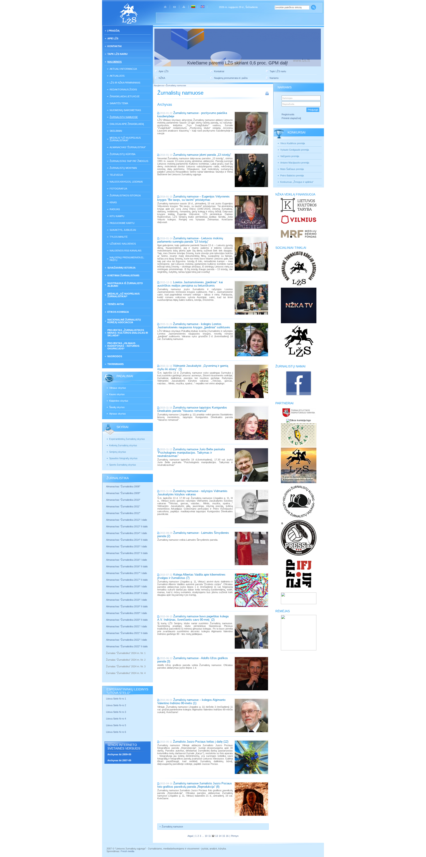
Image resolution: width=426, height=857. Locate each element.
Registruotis (288, 114)
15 (223, 836)
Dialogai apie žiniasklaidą (127, 124)
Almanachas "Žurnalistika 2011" (123, 506)
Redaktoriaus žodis (123, 89)
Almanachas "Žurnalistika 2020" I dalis (127, 613)
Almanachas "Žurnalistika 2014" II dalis (127, 539)
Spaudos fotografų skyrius (123, 458)
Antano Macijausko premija (294, 162)
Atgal (190, 836)
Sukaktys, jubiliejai (123, 230)
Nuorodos (114, 356)
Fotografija (118, 188)
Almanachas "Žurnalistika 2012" (123, 513)
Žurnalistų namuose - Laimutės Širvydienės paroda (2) (193, 534)
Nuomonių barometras (125, 110)
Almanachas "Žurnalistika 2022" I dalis (126, 639)
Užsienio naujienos (123, 243)
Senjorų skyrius (117, 451)
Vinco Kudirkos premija (292, 143)
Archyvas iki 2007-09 (119, 760)
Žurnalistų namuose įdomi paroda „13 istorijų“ (202, 154)
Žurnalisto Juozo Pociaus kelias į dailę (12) (200, 741)
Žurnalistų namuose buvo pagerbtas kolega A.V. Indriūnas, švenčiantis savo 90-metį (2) (193, 618)
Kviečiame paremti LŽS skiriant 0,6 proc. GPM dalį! (237, 62)
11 (209, 836)
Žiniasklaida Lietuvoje (125, 96)
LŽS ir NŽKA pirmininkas (125, 82)
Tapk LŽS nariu (117, 54)
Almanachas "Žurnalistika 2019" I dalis (127, 599)
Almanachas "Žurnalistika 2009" (123, 493)
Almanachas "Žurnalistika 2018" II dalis (127, 593)
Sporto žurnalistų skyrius (122, 464)
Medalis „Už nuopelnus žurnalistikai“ (123, 295)
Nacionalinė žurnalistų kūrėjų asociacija (124, 321)
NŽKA (162, 78)
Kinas (113, 202)
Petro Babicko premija (292, 175)
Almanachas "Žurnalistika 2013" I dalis (126, 519)
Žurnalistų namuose (124, 117)
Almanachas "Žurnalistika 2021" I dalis (126, 626)
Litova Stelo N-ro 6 (116, 732)
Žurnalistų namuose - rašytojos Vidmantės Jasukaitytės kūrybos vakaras (192, 492)
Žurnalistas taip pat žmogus (129, 161)
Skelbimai (116, 131)
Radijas (115, 209)
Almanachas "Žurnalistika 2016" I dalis (126, 559)
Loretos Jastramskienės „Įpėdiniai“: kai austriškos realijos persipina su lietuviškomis (190, 284)
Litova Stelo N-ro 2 (116, 705)
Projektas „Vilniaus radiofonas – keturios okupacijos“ (123, 346)
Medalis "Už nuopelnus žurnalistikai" (125, 139)
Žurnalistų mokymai (123, 168)
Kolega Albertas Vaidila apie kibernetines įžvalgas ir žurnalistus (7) (191, 576)
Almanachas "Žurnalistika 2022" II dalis (127, 646)
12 (213, 836)
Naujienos (114, 61)
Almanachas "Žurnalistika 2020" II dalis (127, 619)
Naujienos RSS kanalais (125, 250)
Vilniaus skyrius (117, 388)
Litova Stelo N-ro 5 (116, 725)
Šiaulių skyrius (117, 407)
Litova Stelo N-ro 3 (116, 712)
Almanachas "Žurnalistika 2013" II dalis (127, 526)
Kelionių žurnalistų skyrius (123, 445)
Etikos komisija (118, 312)
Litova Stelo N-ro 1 (116, 698)
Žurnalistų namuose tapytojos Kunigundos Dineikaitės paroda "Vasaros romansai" (192, 409)
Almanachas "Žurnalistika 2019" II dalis (127, 606)
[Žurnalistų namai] (298, 395)
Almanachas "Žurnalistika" (128, 147)
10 (206, 836)
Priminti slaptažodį (291, 118)
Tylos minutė (119, 236)
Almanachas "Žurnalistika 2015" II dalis (127, 553)
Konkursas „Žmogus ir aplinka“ (297, 182)
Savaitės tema (119, 103)
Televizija (116, 174)
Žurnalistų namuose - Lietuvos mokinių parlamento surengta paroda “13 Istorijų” (190, 240)
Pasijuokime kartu (122, 223)
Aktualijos (117, 75)
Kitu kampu (117, 216)
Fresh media (127, 851)
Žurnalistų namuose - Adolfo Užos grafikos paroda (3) (192, 659)
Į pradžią (113, 30)
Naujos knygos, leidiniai (126, 181)
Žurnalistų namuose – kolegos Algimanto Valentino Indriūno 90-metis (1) (191, 701)
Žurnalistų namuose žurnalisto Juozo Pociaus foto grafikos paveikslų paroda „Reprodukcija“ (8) (194, 785)
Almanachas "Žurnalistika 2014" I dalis (126, 533)
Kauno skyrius (117, 394)
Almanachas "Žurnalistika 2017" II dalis (127, 579)
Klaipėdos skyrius (118, 400)
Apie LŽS (112, 38)
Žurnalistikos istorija (125, 195)
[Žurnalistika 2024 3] (106, 669)
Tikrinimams (115, 364)
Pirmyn (235, 836)
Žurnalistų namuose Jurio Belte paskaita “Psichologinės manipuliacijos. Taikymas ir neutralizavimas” (191, 453)
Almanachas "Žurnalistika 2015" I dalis (126, 546)
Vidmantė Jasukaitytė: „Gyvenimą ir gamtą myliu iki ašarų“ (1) (192, 367)
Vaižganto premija (289, 156)
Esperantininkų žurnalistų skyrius (127, 439)
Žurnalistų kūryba (122, 154)
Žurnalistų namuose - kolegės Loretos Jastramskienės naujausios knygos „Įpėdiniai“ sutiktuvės (193, 325)
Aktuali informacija (123, 69)
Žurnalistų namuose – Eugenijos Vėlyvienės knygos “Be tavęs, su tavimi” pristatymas (193, 198)
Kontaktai (114, 46)
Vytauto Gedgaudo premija (294, 149)
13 (216, 836)
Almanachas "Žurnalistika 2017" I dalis (126, 573)
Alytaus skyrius (117, 413)
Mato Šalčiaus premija (292, 169)
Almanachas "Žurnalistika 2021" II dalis (127, 633)
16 (227, 836)
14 (220, 836)
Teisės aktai (115, 304)
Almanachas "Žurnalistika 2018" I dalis (127, 586)
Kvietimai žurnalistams (123, 275)
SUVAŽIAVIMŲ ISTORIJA (121, 267)
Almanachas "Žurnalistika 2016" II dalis (127, 566)
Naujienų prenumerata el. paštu (127, 258)
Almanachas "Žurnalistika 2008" (123, 486)
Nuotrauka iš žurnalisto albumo (125, 284)
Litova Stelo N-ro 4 (116, 718)
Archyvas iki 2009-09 (119, 754)
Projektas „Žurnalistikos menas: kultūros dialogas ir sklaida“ (127, 333)
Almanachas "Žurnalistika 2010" (123, 499)
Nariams (274, 78)
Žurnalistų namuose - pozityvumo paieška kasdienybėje (192, 114)
